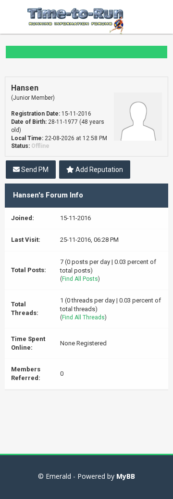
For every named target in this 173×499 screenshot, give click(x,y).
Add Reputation (98, 169)
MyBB (125, 476)
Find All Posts (80, 279)
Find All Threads (83, 317)
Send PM (34, 169)
